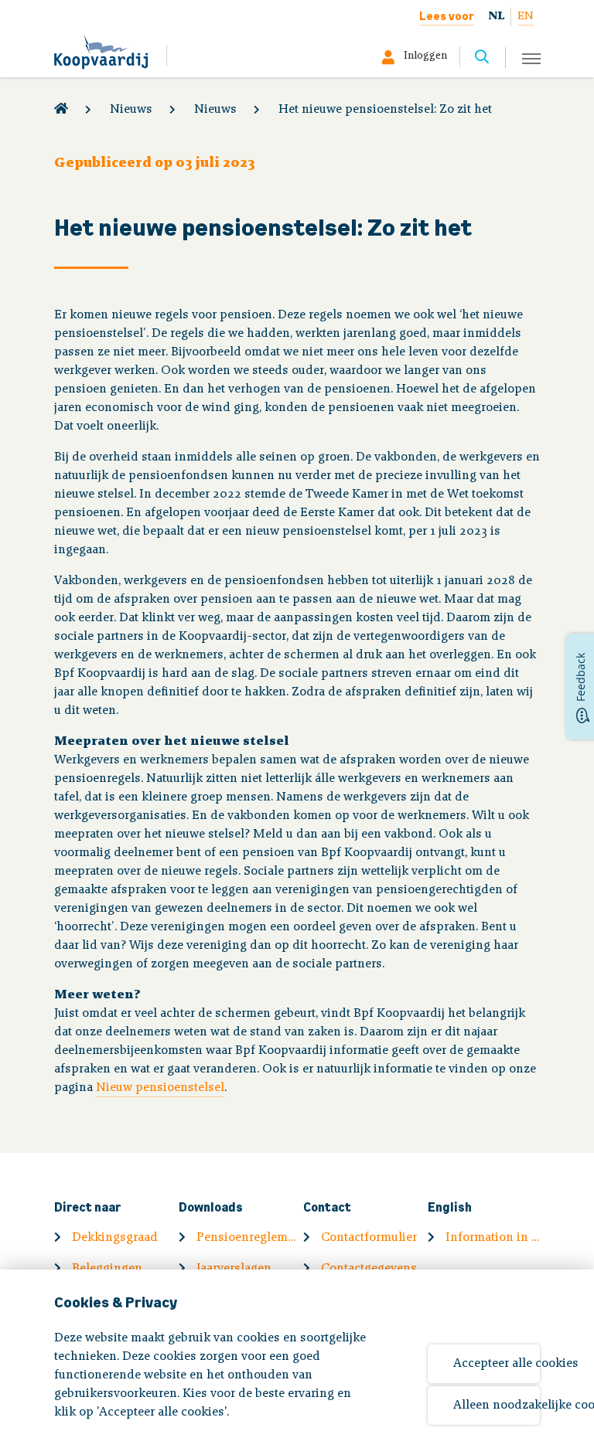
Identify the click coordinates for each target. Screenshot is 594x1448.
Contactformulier (369, 1238)
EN (525, 16)
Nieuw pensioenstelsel (160, 1088)
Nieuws (131, 110)
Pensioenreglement (246, 1238)
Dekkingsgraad (115, 1238)
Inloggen (425, 56)
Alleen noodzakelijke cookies (496, 1405)
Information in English (496, 1238)
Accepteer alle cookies (496, 1364)
